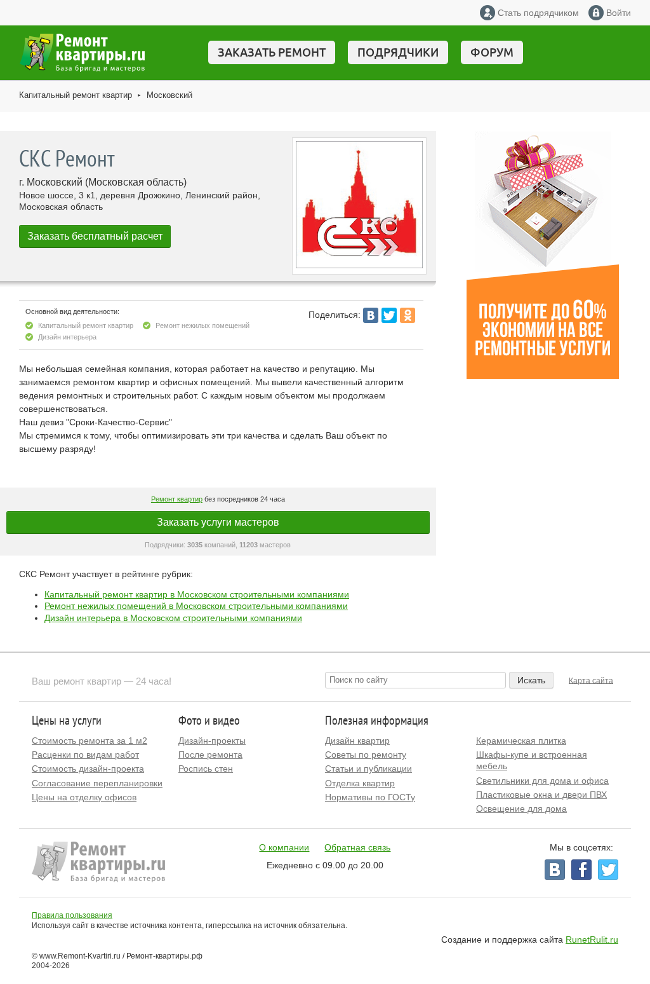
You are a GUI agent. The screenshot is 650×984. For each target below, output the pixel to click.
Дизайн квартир (357, 740)
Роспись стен (205, 768)
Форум (492, 52)
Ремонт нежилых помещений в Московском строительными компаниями (196, 606)
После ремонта (210, 754)
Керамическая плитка (521, 740)
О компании (284, 847)
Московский (169, 95)
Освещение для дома (521, 808)
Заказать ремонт (272, 52)
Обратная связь (357, 847)
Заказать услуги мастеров (218, 522)
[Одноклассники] (407, 315)
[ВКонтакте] (370, 315)
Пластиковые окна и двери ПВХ (541, 794)
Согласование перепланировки (97, 783)
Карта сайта (591, 680)
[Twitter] (389, 315)
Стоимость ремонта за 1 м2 (89, 740)
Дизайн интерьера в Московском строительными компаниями (173, 618)
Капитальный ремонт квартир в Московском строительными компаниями (196, 594)
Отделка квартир (360, 783)
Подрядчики (398, 52)
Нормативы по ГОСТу (370, 797)
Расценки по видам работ (85, 754)
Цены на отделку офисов (84, 797)
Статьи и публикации (368, 768)
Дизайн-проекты (212, 740)
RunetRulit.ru (592, 939)
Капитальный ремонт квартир (75, 95)
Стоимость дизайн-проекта (88, 768)
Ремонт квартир (176, 499)
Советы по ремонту (365, 754)
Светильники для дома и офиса (542, 781)
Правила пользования (72, 915)
